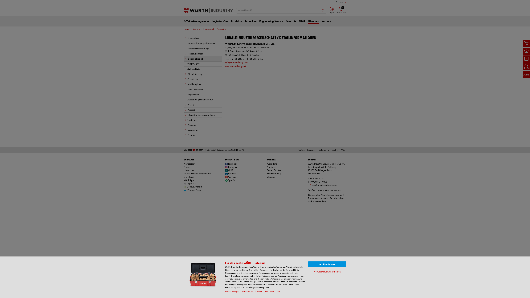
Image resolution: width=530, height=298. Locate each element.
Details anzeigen (232, 292)
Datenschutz (247, 292)
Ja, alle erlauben (327, 264)
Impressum (269, 292)
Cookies (258, 292)
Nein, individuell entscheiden (327, 272)
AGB (278, 292)
